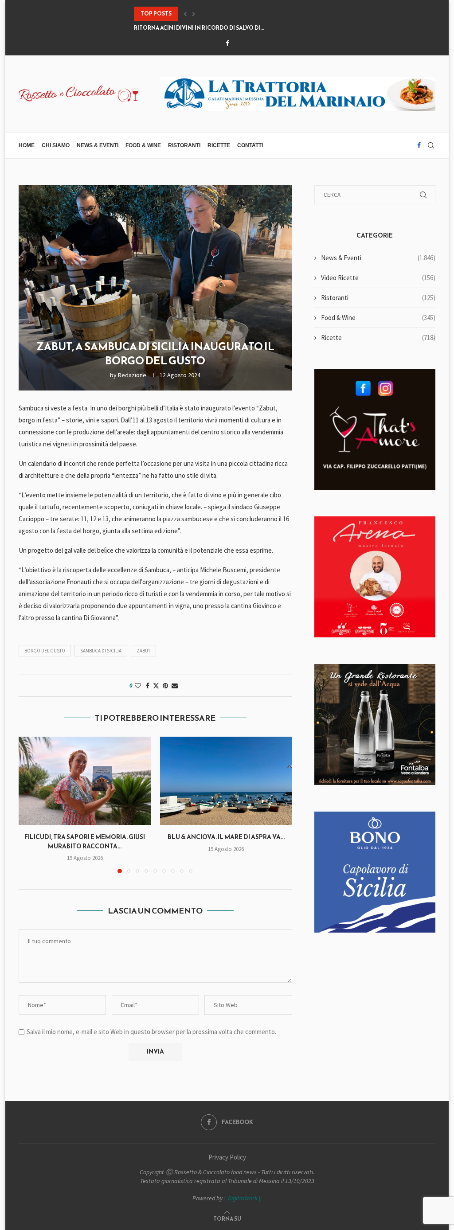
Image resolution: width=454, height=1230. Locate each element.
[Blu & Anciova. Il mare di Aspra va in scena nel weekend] (226, 781)
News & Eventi (97, 145)
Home (27, 145)
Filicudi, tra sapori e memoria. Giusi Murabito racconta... (84, 841)
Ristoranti (184, 145)
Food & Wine (143, 145)
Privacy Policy (227, 1157)
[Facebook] (227, 43)
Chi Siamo (56, 145)
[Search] (431, 145)
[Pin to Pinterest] (165, 686)
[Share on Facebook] (147, 686)
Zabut (143, 651)
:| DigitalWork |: (243, 1198)
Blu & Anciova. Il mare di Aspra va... (226, 837)
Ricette (218, 145)
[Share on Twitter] (156, 686)
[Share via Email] (175, 686)
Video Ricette (378, 277)
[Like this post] (138, 686)
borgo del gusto (44, 651)
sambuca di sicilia (100, 651)
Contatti (250, 145)
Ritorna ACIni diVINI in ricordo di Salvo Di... (199, 25)
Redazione (132, 375)
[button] (185, 14)
